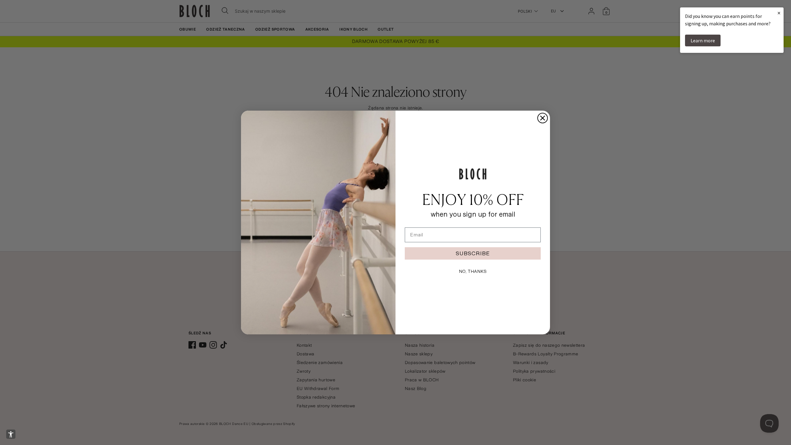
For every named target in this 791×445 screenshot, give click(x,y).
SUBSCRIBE (473, 253)
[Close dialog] (543, 118)
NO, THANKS (473, 271)
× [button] (778, 13)
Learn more (703, 40)
